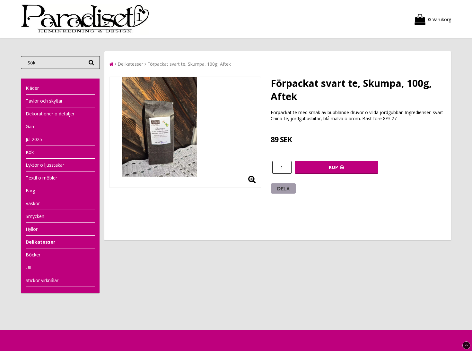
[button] (433, 19)
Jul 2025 (34, 139)
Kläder (32, 88)
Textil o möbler (41, 178)
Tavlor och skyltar (44, 101)
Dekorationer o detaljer (50, 114)
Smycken (35, 216)
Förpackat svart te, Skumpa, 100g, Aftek (189, 64)
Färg (30, 191)
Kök (30, 152)
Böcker (33, 255)
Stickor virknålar (42, 280)
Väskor (33, 203)
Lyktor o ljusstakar (45, 165)
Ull (28, 267)
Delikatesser (40, 242)
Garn (31, 126)
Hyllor (32, 229)
